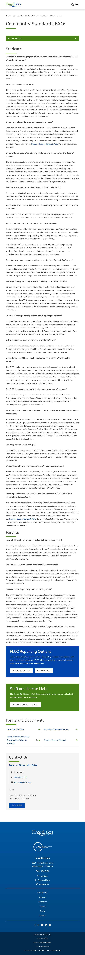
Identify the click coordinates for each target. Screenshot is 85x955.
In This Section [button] (14, 38)
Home (8, 15)
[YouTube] (42, 925)
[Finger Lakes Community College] (13, 4)
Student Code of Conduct (55, 740)
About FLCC (42, 892)
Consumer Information (42, 946)
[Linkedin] (46, 925)
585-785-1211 (20, 777)
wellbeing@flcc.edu (22, 782)
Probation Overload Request (56, 729)
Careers (42, 897)
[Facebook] (35, 925)
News (42, 911)
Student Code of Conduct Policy (45, 144)
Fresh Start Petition (15, 729)
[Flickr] (50, 925)
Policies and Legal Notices (42, 935)
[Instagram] (38, 925)
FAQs (60, 15)
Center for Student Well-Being (24, 15)
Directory (43, 901)
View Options (43, 671)
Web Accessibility (42, 938)
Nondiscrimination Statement (42, 943)
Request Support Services (25, 705)
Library (42, 915)
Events (42, 906)
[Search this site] (72, 4)
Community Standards (47, 15)
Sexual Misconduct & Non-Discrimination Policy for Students (18, 740)
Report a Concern (21, 671)
